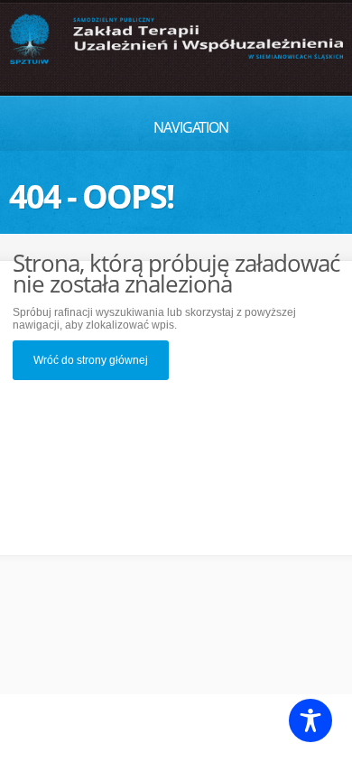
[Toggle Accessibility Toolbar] (310, 720)
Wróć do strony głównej (90, 360)
